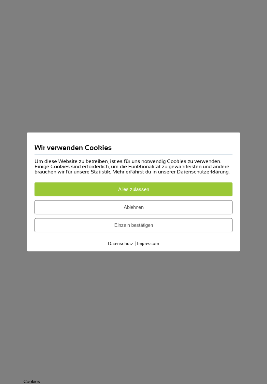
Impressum (148, 243)
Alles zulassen (133, 189)
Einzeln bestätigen (133, 225)
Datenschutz (120, 243)
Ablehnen (134, 207)
